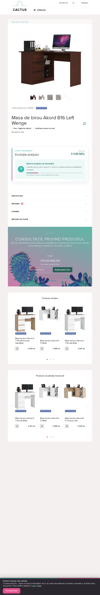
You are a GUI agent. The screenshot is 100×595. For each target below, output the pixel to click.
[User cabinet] (82, 10)
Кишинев (84, 3)
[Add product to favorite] (84, 118)
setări (34, 586)
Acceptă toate (12, 591)
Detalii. (39, 586)
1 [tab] (47, 359)
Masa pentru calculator (20, 22)
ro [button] (73, 3)
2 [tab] (50, 359)
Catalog (40, 10)
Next (87, 328)
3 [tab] (53, 359)
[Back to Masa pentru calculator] (87, 22)
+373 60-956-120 (50, 260)
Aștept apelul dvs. (62, 270)
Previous (12, 328)
